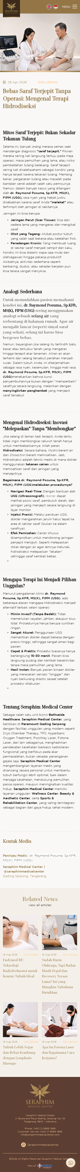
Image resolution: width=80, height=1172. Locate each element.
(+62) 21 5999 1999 (44, 1128)
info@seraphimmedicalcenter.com (40, 1134)
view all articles (40, 905)
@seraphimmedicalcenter (24, 871)
